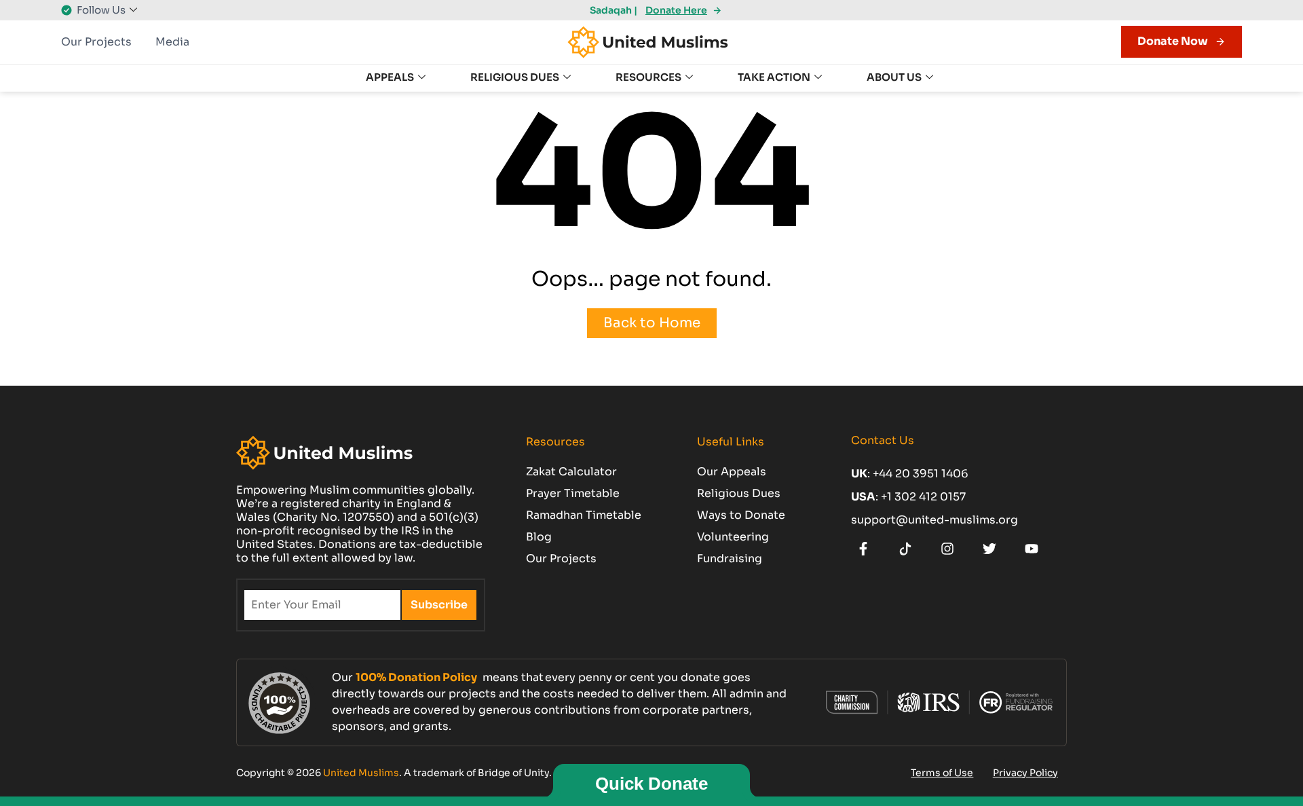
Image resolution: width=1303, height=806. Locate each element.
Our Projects (96, 42)
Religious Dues (514, 77)
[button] (609, 10)
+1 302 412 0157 (923, 497)
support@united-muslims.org (934, 520)
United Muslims (361, 773)
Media (172, 42)
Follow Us (101, 9)
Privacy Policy (1025, 773)
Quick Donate (651, 783)
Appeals (390, 77)
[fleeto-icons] (866, 548)
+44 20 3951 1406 (920, 473)
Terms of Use (942, 773)
